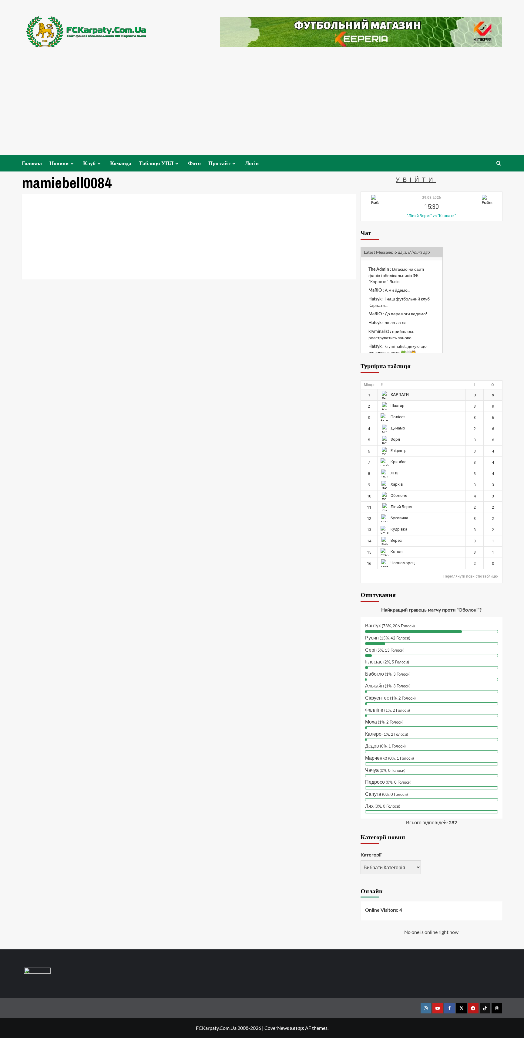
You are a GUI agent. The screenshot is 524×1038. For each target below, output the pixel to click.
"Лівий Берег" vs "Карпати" (431, 215)
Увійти (416, 179)
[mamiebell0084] (75, 203)
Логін (252, 163)
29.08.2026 (431, 197)
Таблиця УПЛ (156, 163)
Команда (120, 163)
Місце (369, 385)
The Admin (378, 269)
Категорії (371, 855)
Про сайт (219, 163)
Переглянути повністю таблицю (470, 576)
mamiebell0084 (138, 215)
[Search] (498, 163)
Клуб (89, 163)
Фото (194, 163)
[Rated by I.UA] (37, 972)
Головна (32, 163)
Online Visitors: (382, 910)
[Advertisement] (262, 109)
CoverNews (276, 1028)
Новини (59, 163)
